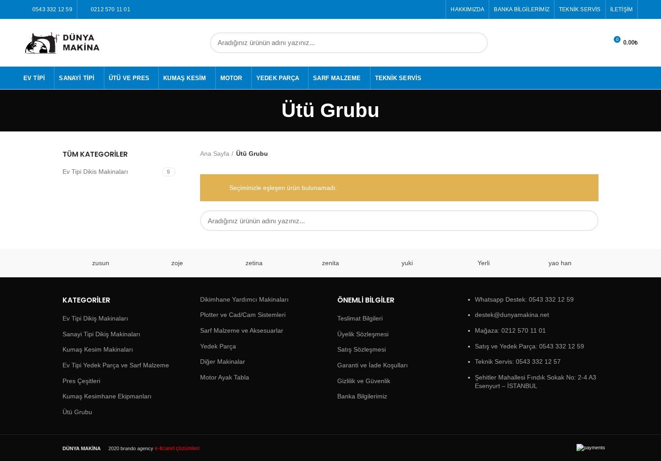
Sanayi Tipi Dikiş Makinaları (101, 334)
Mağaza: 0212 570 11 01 (510, 330)
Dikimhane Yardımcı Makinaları (244, 299)
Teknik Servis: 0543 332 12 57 (518, 361)
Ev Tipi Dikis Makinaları (95, 171)
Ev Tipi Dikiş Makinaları (95, 318)
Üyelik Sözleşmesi (363, 334)
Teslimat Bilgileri (360, 318)
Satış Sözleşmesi (361, 349)
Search (475, 42)
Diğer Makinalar (222, 361)
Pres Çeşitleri (81, 380)
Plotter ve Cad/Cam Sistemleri (243, 314)
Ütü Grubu (77, 412)
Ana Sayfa (214, 153)
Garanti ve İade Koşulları (372, 365)
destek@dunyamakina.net (512, 314)
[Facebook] (425, 9)
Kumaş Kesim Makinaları (98, 349)
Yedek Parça (218, 346)
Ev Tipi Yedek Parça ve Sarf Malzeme (116, 365)
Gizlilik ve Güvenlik (363, 380)
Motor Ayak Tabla (224, 377)
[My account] (597, 43)
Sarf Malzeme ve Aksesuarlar (241, 330)
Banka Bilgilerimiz (362, 396)
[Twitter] (436, 9)
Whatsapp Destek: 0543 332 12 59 (524, 299)
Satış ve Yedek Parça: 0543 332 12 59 (529, 346)
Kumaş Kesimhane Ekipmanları (107, 396)
